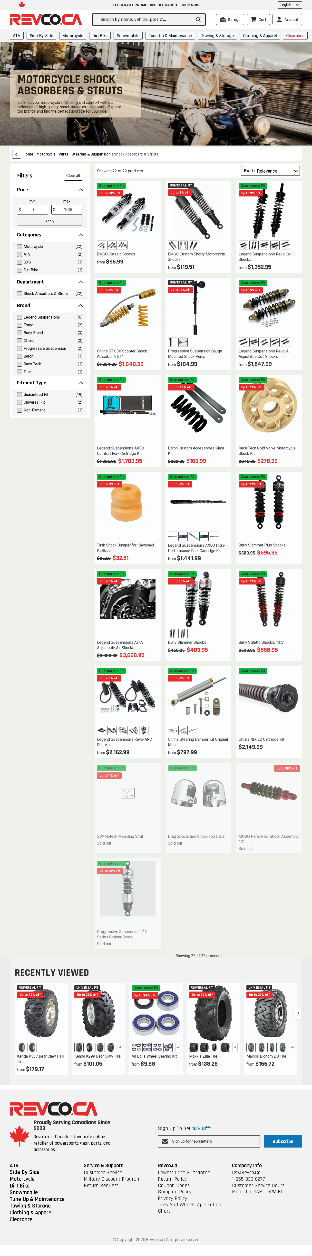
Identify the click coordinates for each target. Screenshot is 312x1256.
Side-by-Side (41, 35)
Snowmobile (128, 35)
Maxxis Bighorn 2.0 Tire (266, 1056)
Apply (49, 221)
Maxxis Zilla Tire (203, 1056)
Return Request (101, 1185)
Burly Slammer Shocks (187, 642)
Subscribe (283, 1141)
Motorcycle (72, 35)
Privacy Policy (172, 1198)
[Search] (198, 20)
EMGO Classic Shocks (116, 254)
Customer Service (103, 1172)
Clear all (73, 175)
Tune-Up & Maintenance (170, 35)
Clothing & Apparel (260, 35)
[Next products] (297, 1013)
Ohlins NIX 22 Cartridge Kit (261, 739)
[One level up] (16, 154)
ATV (16, 35)
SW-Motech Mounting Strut (120, 836)
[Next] (120, 1047)
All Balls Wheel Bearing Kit (154, 1056)
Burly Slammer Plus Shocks (262, 545)
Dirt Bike (99, 35)
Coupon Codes (174, 1185)
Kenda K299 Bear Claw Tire (97, 1056)
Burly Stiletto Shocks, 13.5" (261, 642)
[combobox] (146, 19)
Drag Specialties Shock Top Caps (196, 836)
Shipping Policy (175, 1192)
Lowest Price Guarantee (184, 1172)
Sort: (249, 170)
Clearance (295, 35)
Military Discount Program (112, 1179)
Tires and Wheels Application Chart (189, 1208)
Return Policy (172, 1179)
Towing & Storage (217, 35)
